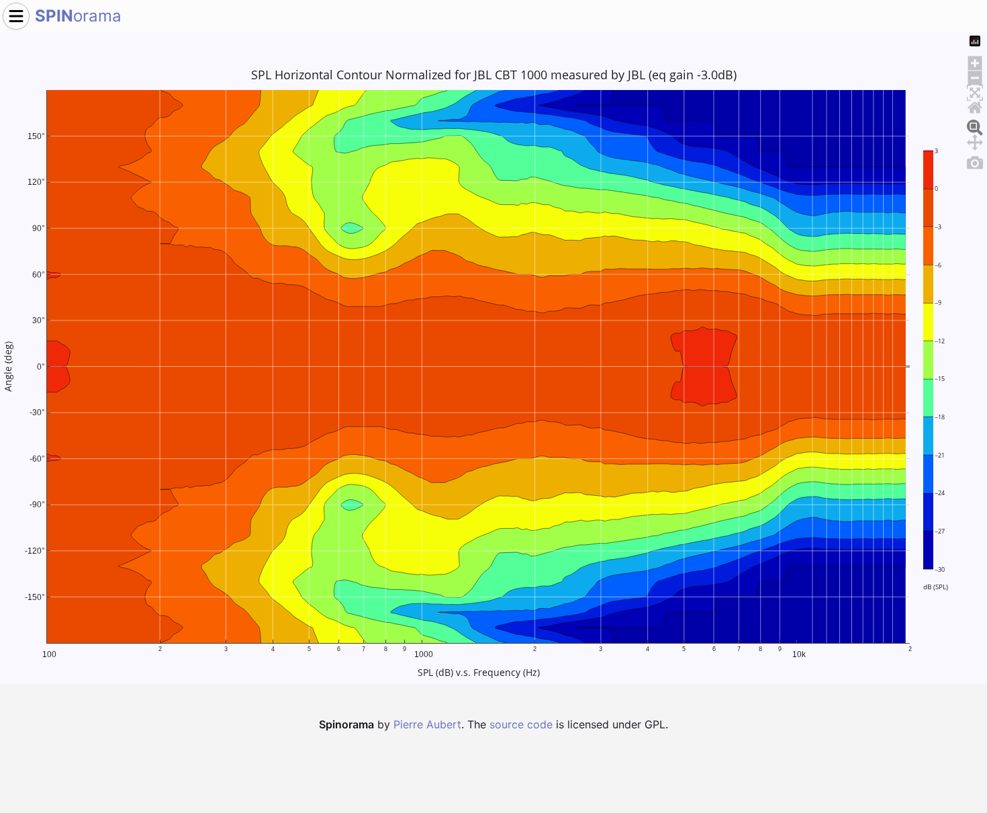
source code (521, 724)
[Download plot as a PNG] (975, 160)
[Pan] (975, 140)
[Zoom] (975, 125)
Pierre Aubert (427, 724)
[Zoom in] (975, 61)
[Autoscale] (975, 90)
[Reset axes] (975, 105)
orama (78, 16)
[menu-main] (16, 16)
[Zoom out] (975, 76)
